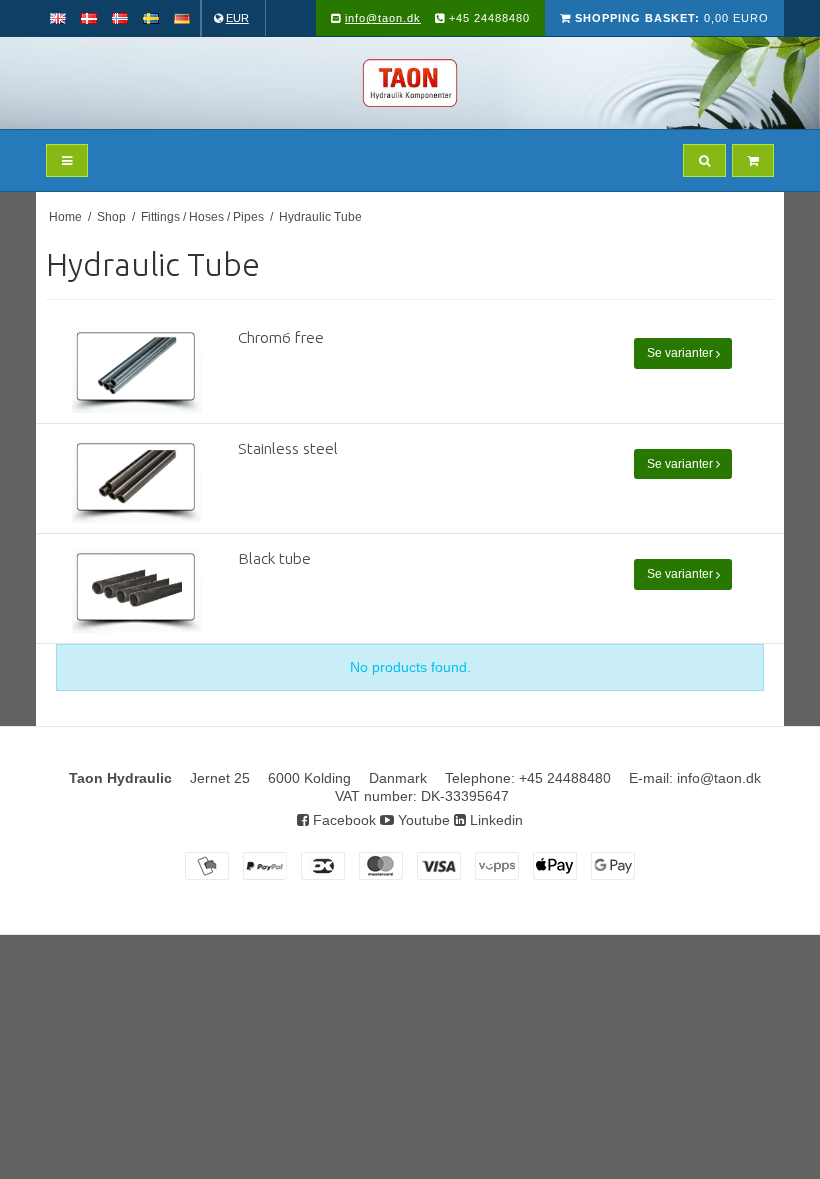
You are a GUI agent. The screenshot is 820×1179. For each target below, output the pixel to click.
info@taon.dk (383, 18)
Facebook (342, 820)
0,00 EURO (672, 18)
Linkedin (494, 820)
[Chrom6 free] (137, 370)
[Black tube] (137, 591)
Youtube (422, 820)
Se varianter (681, 353)
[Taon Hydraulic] (410, 83)
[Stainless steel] (137, 481)
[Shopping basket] (753, 160)
